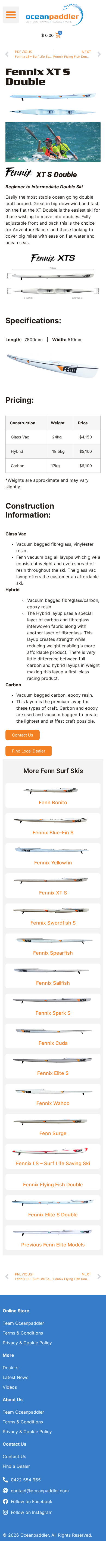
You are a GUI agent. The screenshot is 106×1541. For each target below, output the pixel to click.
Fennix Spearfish (53, 953)
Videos (10, 1387)
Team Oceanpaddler (23, 1323)
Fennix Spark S (53, 1013)
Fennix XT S (53, 893)
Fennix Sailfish (53, 983)
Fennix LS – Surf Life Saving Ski (53, 1163)
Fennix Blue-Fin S (53, 832)
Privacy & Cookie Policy (27, 1342)
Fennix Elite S (53, 1073)
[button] (11, 15)
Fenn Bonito (53, 802)
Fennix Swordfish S (53, 923)
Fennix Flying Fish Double (53, 1184)
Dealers (10, 1367)
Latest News (15, 1377)
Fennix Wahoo (53, 1103)
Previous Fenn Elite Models (53, 1245)
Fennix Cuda (53, 1043)
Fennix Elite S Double (53, 1214)
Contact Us (14, 1456)
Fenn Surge (53, 1133)
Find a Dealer (16, 1466)
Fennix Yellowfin (53, 862)
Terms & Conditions (23, 1333)
